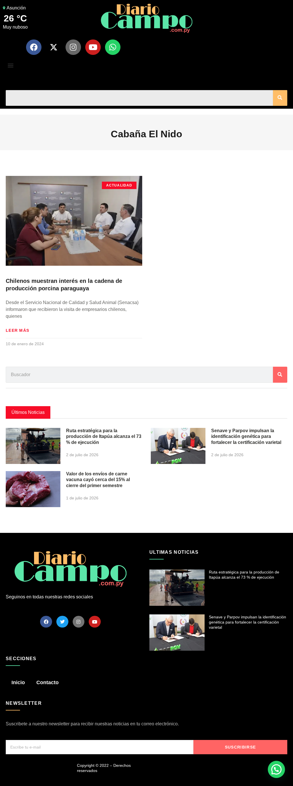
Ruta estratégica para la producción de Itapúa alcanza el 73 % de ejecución (103, 436)
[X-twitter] (53, 47)
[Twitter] (62, 622)
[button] (10, 65)
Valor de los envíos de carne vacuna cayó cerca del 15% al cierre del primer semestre (98, 479)
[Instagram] (73, 47)
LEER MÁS (17, 330)
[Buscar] (280, 98)
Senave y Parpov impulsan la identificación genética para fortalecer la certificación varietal (246, 436)
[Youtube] (93, 47)
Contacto (47, 682)
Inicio (18, 682)
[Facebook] (33, 47)
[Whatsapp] (112, 47)
